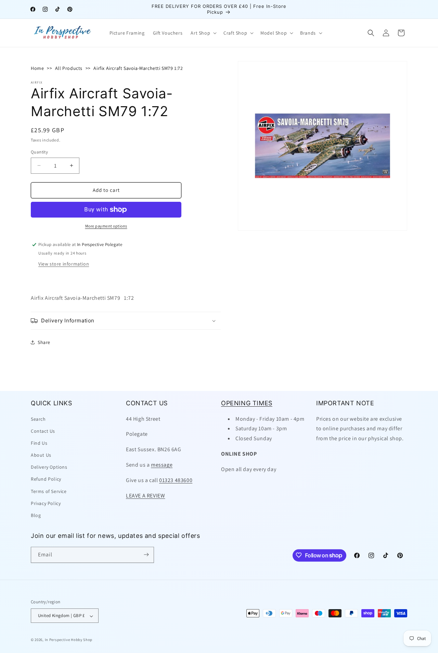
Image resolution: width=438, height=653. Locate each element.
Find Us (39, 443)
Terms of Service (49, 491)
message (161, 464)
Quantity (39, 152)
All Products (68, 68)
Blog (36, 515)
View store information (63, 264)
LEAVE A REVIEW (145, 495)
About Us (41, 455)
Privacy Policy (46, 503)
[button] (202, 33)
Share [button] (44, 342)
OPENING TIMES (246, 403)
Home (37, 68)
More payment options (106, 226)
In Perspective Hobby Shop (69, 640)
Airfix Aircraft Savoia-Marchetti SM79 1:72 (138, 68)
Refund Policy (46, 479)
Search (38, 419)
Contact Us (43, 431)
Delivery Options (49, 467)
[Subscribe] (146, 554)
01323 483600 (175, 479)
